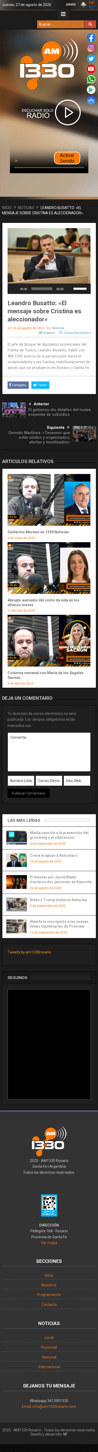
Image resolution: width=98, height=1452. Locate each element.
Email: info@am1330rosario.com (49, 1406)
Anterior (41, 404)
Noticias (58, 328)
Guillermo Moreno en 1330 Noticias (38, 532)
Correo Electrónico (77, 333)
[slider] (80, 288)
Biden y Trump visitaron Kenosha (58, 900)
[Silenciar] (69, 288)
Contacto (49, 1305)
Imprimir (49, 333)
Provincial (49, 1347)
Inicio (49, 1275)
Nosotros (49, 1285)
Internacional (49, 1367)
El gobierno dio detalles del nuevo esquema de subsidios (59, 412)
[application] (49, 289)
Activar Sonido (67, 158)
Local (49, 1337)
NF (65, 1434)
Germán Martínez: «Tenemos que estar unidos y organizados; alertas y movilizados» (39, 437)
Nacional (49, 1357)
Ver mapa (49, 1243)
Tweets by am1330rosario (29, 952)
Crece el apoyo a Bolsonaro (54, 855)
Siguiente (56, 427)
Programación (49, 1295)
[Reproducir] (14, 288)
